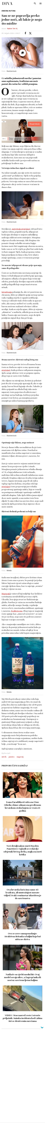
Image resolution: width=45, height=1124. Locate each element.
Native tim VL (12, 28)
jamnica (11, 757)
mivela (4, 757)
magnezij (20, 757)
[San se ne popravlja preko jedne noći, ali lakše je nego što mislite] (25, 33)
